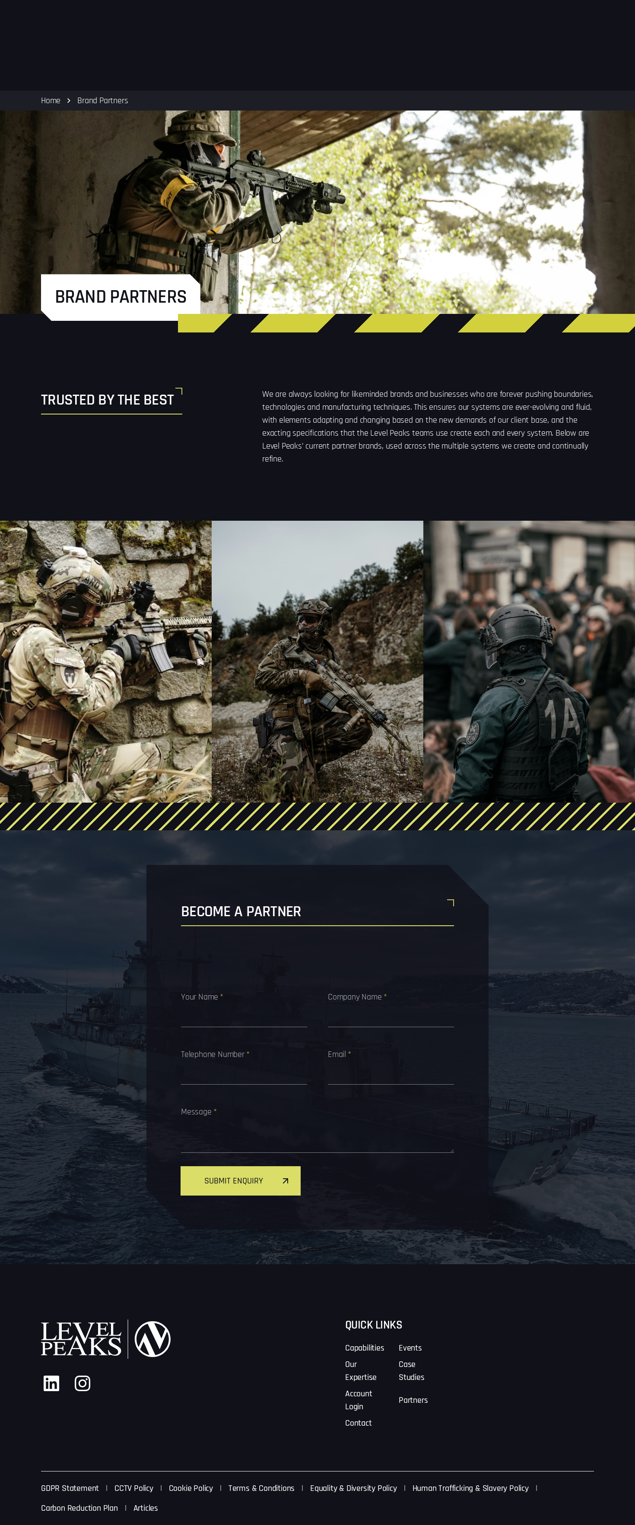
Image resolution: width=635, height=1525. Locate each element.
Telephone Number (215, 1054)
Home (50, 100)
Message (198, 1111)
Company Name (357, 997)
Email (339, 1054)
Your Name (202, 997)
